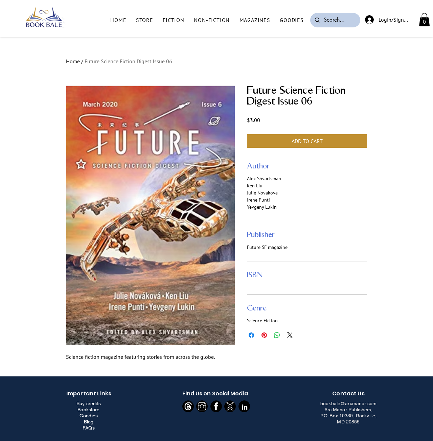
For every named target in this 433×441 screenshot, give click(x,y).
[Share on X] (290, 335)
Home (73, 61)
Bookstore (88, 409)
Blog (89, 421)
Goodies (88, 415)
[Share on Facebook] (251, 335)
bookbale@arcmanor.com (348, 403)
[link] (424, 19)
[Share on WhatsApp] (277, 335)
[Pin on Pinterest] (264, 335)
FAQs (89, 428)
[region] (188, 406)
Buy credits (88, 403)
